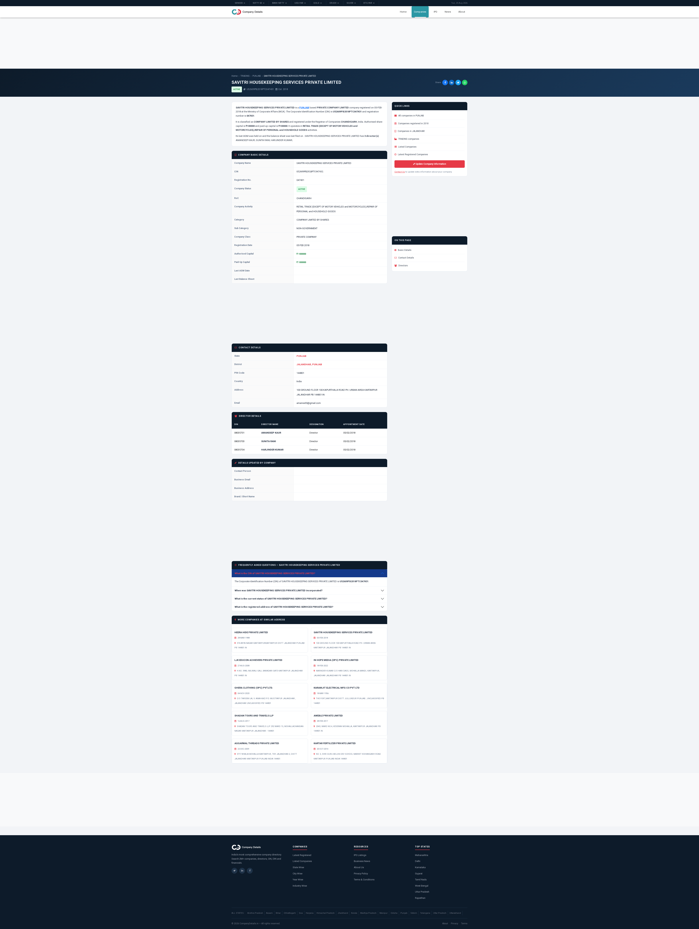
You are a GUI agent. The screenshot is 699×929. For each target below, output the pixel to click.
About (461, 11)
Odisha (394, 913)
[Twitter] (234, 871)
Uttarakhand (455, 913)
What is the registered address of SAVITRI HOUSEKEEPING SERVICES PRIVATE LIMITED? (284, 606)
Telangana (425, 913)
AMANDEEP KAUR (271, 432)
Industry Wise (300, 885)
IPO (435, 11)
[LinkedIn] (242, 871)
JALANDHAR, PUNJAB (309, 364)
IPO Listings (360, 855)
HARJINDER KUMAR (272, 449)
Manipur (384, 913)
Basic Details (404, 250)
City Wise (297, 873)
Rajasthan (420, 898)
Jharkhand (343, 913)
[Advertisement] (349, 42)
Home (403, 11)
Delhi (417, 861)
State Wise (298, 867)
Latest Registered (302, 855)
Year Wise (298, 879)
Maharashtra (421, 855)
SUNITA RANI (268, 441)
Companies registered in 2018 (413, 123)
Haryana (309, 913)
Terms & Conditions (364, 879)
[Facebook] (250, 871)
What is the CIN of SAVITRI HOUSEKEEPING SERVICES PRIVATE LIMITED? (275, 573)
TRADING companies (408, 139)
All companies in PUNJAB (411, 115)
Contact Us (399, 172)
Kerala (354, 913)
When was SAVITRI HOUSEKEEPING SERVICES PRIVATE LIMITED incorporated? (279, 590)
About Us (359, 867)
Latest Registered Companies (412, 154)
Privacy (454, 923)
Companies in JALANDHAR (411, 131)
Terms (464, 923)
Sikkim (413, 913)
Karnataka (420, 867)
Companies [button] (420, 11)
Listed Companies (407, 147)
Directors (403, 265)
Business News (362, 861)
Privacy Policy (361, 873)
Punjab (403, 913)
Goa (301, 913)
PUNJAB (256, 76)
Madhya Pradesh (368, 913)
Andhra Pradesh (255, 913)
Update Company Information (430, 164)
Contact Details (406, 257)
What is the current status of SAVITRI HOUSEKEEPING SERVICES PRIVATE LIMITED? (281, 598)
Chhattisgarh (290, 913)
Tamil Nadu (421, 879)
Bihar (278, 913)
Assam (269, 913)
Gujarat (418, 873)
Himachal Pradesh (326, 913)
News (448, 11)
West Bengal (421, 885)
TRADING (245, 76)
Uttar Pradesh (422, 891)
